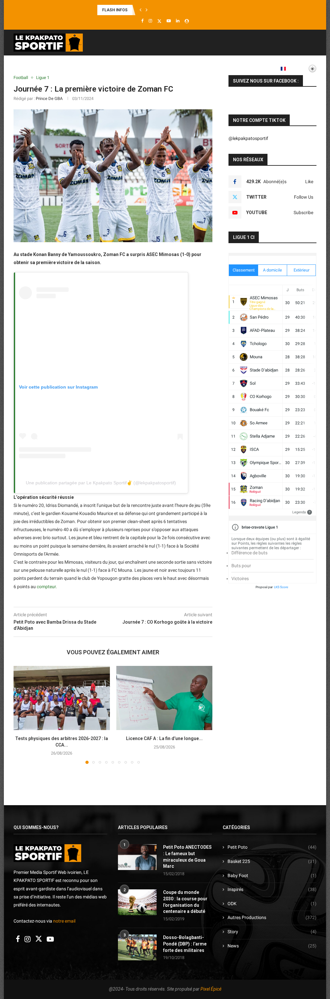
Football (61, 68)
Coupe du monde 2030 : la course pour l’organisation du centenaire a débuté (185, 902)
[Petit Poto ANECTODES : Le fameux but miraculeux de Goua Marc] (137, 857)
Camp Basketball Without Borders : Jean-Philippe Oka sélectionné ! (158, 10)
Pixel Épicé (210, 989)
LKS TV (260, 68)
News (272, 945)
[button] (140, 10)
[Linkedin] (178, 20)
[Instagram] (150, 20)
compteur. (46, 586)
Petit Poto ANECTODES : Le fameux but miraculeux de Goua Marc (187, 857)
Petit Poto (272, 847)
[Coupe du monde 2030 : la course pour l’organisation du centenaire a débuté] (137, 902)
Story (272, 931)
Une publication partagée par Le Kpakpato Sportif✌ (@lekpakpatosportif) (101, 482)
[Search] (313, 95)
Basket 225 (272, 861)
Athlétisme (127, 68)
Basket (93, 68)
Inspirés (272, 889)
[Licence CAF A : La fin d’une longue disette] (164, 698)
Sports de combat (173, 68)
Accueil (32, 68)
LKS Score (281, 587)
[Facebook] (142, 20)
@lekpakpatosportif (248, 138)
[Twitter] (159, 21)
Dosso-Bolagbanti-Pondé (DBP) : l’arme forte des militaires (185, 944)
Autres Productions (272, 917)
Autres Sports (223, 68)
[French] (285, 68)
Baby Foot (272, 875)
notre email (64, 921)
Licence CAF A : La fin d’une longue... (164, 738)
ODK (272, 903)
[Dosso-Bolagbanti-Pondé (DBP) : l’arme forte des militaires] (137, 947)
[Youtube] (169, 20)
